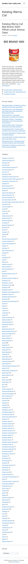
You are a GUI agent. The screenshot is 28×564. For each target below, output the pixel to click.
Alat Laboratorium (7, 169)
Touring (4, 525)
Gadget (4, 246)
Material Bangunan (7, 329)
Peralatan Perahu (6, 439)
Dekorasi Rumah (17, 90)
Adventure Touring (7, 158)
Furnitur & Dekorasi (7, 241)
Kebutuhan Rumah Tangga (9, 278)
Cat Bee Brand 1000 (9, 92)
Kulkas (4, 306)
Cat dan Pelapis (8, 90)
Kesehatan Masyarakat (8, 296)
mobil (3, 343)
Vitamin (4, 536)
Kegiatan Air (5, 280)
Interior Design (6, 266)
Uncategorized (6, 532)
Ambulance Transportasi (8, 181)
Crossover (5, 211)
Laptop (4, 308)
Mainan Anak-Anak (7, 317)
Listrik (3, 315)
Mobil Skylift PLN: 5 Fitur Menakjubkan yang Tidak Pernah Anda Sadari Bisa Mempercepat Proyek (12, 111)
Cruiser (4, 213)
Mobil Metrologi (6, 359)
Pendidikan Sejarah (7, 412)
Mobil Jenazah (6, 347)
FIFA (3, 236)
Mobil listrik (5, 356)
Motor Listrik (5, 379)
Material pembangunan (8, 331)
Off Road (4, 400)
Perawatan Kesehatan (8, 449)
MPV (3, 384)
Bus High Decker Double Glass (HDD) (12, 202)
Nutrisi (4, 386)
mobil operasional (7, 361)
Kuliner (4, 303)
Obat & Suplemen (7, 389)
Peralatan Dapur (6, 421)
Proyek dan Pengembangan (9, 476)
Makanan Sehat (6, 319)
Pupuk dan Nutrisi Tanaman (9, 481)
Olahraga (4, 403)
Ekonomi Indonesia (7, 225)
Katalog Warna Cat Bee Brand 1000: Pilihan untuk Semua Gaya (13, 28)
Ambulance (5, 174)
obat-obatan (5, 398)
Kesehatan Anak (6, 289)
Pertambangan (6, 460)
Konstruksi (5, 299)
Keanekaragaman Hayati (8, 273)
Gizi (3, 255)
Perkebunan (5, 458)
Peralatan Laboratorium (8, 433)
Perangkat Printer (7, 444)
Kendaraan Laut (6, 282)
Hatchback (5, 257)
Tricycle (4, 530)
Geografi (4, 252)
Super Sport (5, 509)
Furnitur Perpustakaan (8, 243)
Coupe (4, 209)
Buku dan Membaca (7, 197)
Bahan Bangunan (6, 186)
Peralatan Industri (7, 426)
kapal (3, 271)
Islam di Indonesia (7, 269)
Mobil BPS (5, 345)
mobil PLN (5, 368)
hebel (3, 259)
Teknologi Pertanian (7, 523)
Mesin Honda (5, 336)
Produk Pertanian (7, 474)
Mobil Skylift (5, 373)
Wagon (4, 539)
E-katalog (4, 222)
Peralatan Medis (6, 437)
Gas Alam (4, 248)
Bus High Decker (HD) (8, 199)
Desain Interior (6, 218)
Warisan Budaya (6, 541)
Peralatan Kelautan (7, 428)
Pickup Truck (5, 472)
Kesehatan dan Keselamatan (10, 292)
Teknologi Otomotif (7, 520)
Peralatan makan (6, 435)
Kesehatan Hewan (7, 294)
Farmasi (4, 234)
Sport (3, 504)
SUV (3, 513)
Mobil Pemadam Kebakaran (9, 366)
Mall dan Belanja (6, 322)
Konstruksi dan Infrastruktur (9, 301)
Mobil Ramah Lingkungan (9, 370)
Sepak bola (5, 500)
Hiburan (4, 262)
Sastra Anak (5, 488)
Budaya (4, 190)
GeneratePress (16, 561)
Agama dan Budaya (7, 160)
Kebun (4, 276)
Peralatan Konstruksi (7, 430)
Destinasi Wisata (6, 220)
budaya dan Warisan (7, 192)
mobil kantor (5, 349)
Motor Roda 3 (6, 382)
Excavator (4, 232)
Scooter (4, 490)
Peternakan (5, 469)
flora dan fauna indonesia (9, 239)
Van (3, 534)
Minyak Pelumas (6, 340)
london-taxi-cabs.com (11, 3)
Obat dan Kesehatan (7, 391)
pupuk (3, 479)
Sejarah (4, 495)
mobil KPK (5, 354)
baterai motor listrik (7, 188)
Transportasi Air (6, 527)
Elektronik (4, 227)
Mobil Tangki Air (6, 375)
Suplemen (4, 511)
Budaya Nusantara (7, 195)
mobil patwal (5, 363)
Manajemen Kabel (7, 324)
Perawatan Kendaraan (8, 446)
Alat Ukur (4, 172)
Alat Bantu (5, 162)
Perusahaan (5, 467)
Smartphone (5, 502)
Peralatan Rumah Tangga (9, 442)
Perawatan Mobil (6, 451)
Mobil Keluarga (6, 352)
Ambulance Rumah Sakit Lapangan (11, 179)
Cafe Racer (5, 204)
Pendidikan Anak (6, 409)
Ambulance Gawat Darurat (9, 176)
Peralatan (4, 419)
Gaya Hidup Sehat (7, 250)
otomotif (4, 405)
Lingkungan (5, 313)
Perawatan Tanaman (7, 453)
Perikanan (4, 456)
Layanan (4, 310)
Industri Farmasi (6, 264)
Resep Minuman (6, 486)
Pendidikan (5, 407)
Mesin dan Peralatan (7, 333)
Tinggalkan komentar (9, 94)
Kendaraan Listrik (7, 285)
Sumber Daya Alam (7, 506)
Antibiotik (4, 183)
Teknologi (4, 518)
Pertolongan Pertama (8, 465)
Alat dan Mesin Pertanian (9, 167)
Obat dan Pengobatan (8, 393)
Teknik (4, 516)
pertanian (4, 463)
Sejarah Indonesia (7, 497)
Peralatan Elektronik (7, 423)
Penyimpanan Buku (7, 414)
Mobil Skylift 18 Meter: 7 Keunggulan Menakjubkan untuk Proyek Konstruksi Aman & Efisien (12, 121)
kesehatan (5, 287)
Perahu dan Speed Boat (8, 416)
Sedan (4, 493)
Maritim (4, 326)
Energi (3, 229)
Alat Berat (4, 165)
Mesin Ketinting (6, 338)
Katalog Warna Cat (21, 92)
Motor (3, 377)
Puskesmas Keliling (7, 483)
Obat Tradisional (6, 396)
